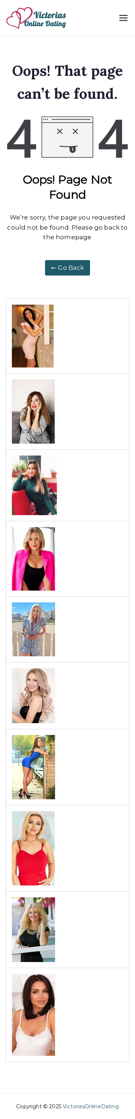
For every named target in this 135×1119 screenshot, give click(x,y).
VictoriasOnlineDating (91, 1106)
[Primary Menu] (123, 18)
